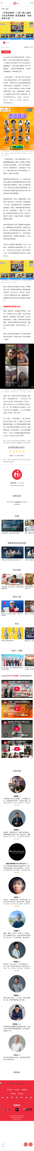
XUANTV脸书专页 (22, 433)
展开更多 (17, 805)
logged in (18, 502)
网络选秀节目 (6, 461)
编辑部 (7, 42)
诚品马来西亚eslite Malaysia (16, 863)
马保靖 (16, 931)
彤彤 (27, 459)
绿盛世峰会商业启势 (17, 542)
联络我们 (13, 1094)
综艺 (7, 9)
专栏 (17, 623)
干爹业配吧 (21, 459)
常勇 (15, 459)
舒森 (13, 461)
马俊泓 (16, 897)
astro (6, 459)
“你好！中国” (17, 650)
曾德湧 (16, 830)
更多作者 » (17, 1072)
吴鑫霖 (16, 796)
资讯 (3, 9)
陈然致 (15, 1024)
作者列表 (20, 1094)
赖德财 (16, 995)
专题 (17, 516)
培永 (11, 459)
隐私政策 (24, 1090)
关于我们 (9, 1090)
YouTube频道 (13, 675)
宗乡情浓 (17, 569)
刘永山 (16, 1055)
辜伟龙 (16, 962)
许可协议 (17, 1090)
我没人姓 (17, 596)
